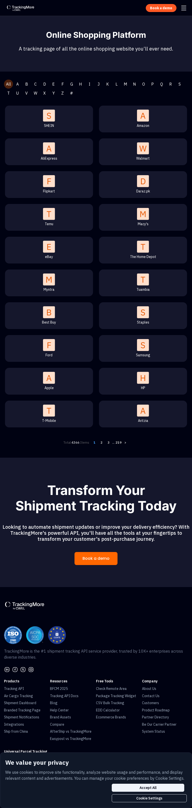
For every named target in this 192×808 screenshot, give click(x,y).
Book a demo (96, 558)
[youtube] (31, 669)
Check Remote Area (111, 688)
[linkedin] (7, 669)
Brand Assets (60, 717)
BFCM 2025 (59, 688)
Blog (54, 703)
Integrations (14, 724)
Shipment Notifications (21, 717)
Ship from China (16, 731)
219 (119, 442)
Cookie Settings (149, 798)
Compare (57, 724)
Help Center (59, 710)
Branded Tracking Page (22, 710)
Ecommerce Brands (111, 717)
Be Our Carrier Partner (159, 724)
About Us (149, 688)
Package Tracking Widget (116, 696)
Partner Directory (155, 717)
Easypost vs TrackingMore (70, 738)
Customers (150, 703)
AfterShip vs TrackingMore (71, 731)
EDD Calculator (108, 710)
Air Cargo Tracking (18, 696)
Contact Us (151, 696)
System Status (153, 731)
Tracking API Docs (64, 696)
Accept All (148, 787)
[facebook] (15, 669)
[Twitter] (23, 669)
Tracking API (14, 688)
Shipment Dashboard (20, 703)
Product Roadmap (156, 710)
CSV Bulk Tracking (110, 703)
